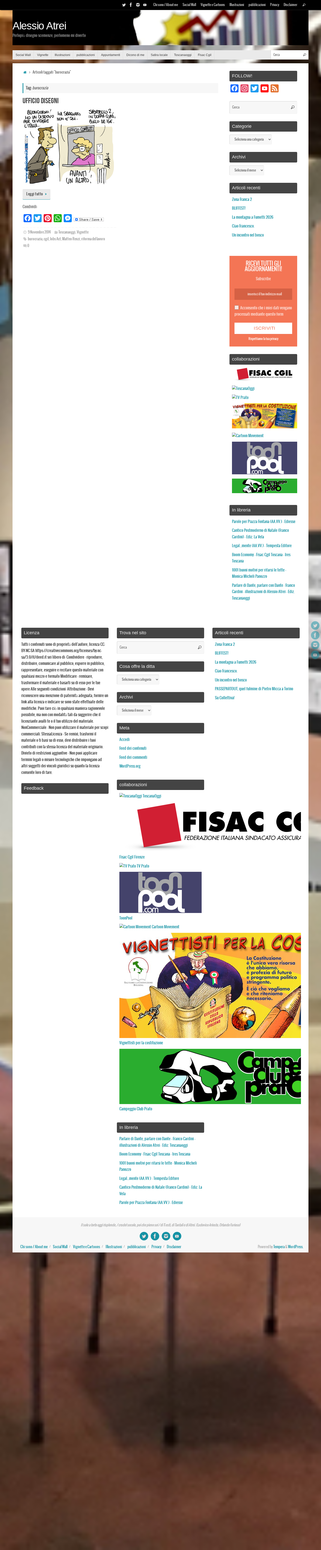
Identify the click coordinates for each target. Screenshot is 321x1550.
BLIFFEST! (239, 208)
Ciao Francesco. (243, 226)
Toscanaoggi (66, 232)
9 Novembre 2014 (39, 232)
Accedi (124, 739)
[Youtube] (144, 4)
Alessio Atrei (39, 26)
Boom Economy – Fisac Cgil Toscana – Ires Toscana (154, 1154)
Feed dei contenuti (132, 748)
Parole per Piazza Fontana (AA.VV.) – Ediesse (263, 522)
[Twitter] (123, 4)
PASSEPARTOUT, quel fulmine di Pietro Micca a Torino (254, 689)
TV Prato (142, 866)
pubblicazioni (257, 5)
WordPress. (295, 1247)
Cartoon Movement (165, 927)
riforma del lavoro (93, 239)
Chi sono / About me (165, 5)
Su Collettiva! (224, 698)
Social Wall (189, 5)
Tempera (279, 1247)
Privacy (274, 5)
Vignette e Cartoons (213, 5)
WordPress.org (129, 766)
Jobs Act (55, 239)
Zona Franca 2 (242, 199)
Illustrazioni (236, 5)
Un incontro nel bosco (248, 235)
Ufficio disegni (41, 100)
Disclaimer (290, 5)
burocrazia (35, 239)
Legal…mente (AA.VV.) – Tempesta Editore (262, 546)
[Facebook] (130, 4)
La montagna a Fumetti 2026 (252, 217)
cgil (46, 239)
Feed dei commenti (133, 757)
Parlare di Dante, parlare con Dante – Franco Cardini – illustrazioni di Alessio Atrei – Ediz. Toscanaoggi (263, 591)
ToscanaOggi (151, 796)
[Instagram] (137, 4)
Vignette (83, 232)
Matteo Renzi (71, 239)
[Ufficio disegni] (69, 146)
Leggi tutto (34, 194)
